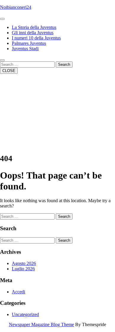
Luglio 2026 (23, 268)
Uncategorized (25, 314)
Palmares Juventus (29, 43)
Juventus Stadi (25, 48)
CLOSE (8, 70)
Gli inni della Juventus (32, 32)
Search (64, 64)
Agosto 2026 (24, 263)
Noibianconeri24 (15, 7)
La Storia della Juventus (34, 27)
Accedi (18, 291)
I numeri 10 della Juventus (36, 37)
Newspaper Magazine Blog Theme (41, 324)
